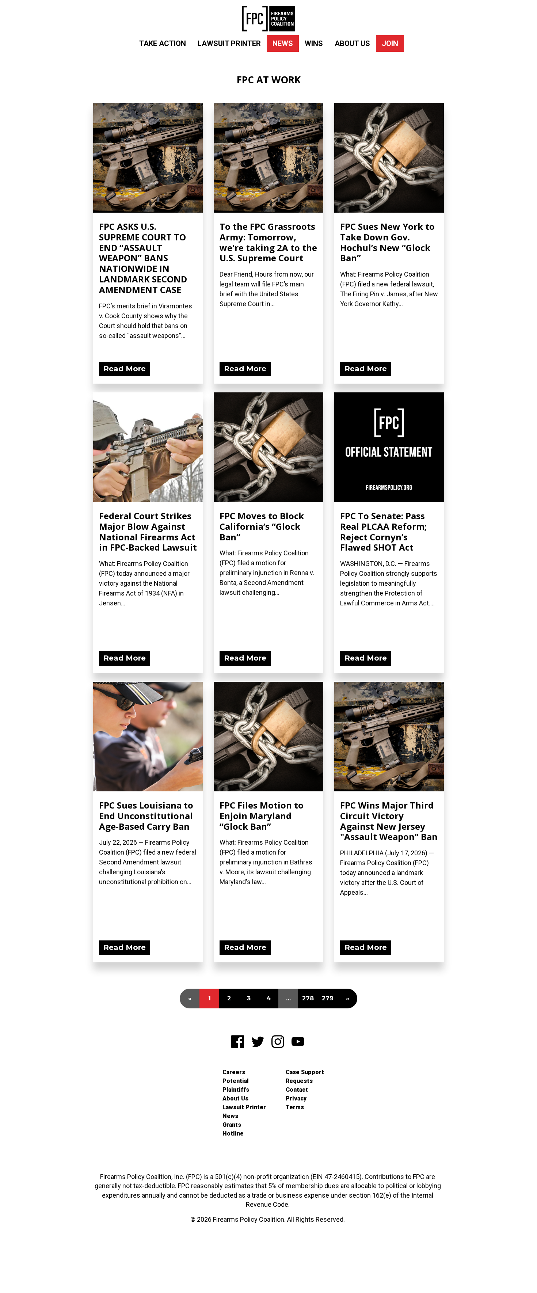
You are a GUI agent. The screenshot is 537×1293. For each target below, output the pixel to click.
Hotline (233, 1133)
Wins (314, 43)
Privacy (296, 1098)
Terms (295, 1107)
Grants (231, 1124)
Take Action (162, 43)
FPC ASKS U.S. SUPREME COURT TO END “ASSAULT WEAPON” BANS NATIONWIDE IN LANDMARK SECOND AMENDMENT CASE (143, 258)
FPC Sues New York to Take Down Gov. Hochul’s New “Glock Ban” (387, 242)
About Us (352, 43)
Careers (233, 1072)
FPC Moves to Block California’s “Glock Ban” (262, 526)
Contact (297, 1089)
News (283, 43)
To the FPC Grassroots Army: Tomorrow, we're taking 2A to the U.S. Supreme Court (268, 242)
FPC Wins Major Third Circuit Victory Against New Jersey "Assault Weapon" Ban (389, 821)
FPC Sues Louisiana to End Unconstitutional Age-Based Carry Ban (146, 815)
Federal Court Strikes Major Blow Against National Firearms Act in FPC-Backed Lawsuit (148, 531)
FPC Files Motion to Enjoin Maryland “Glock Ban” (262, 815)
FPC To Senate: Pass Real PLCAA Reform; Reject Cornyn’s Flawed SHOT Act (383, 531)
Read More (124, 368)
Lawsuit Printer (229, 43)
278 (308, 998)
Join (390, 43)
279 (328, 998)
